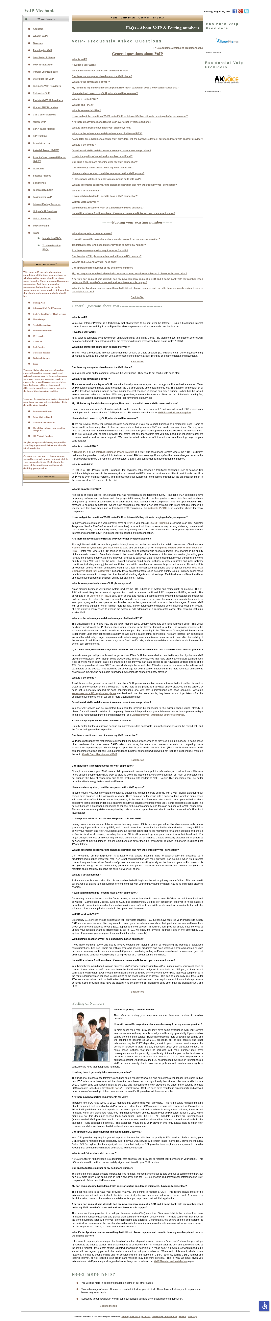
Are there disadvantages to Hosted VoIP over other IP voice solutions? (111, 122)
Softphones (39, 182)
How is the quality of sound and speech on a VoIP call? (102, 156)
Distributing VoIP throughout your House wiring (158, 714)
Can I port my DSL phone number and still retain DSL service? (106, 256)
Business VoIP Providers (47, 86)
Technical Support (43, 190)
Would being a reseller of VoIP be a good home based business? (107, 207)
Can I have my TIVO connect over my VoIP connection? (103, 167)
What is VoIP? (79, 59)
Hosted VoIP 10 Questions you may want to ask (99, 547)
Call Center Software (44, 114)
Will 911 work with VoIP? (85, 202)
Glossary (38, 43)
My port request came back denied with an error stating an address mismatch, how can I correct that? (129, 273)
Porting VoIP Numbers (45, 71)
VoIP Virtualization (43, 64)
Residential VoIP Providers (48, 100)
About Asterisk (41, 143)
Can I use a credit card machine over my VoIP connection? (104, 162)
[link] (227, 41)
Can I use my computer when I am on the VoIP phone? (102, 76)
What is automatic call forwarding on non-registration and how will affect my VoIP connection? (124, 184)
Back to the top (108, 1306)
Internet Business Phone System (115, 452)
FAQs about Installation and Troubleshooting (178, 48)
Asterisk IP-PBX (157, 508)
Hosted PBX (81, 452)
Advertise (157, 1316)
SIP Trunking (162, 523)
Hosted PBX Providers (45, 107)
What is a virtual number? (86, 190)
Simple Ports (113, 1088)
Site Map (158, 17)
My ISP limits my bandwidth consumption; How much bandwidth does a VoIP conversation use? (125, 87)
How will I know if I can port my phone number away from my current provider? (116, 239)
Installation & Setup (44, 57)
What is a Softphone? (84, 144)
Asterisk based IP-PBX (46, 150)
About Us (38, 29)
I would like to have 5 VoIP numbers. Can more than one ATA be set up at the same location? (123, 213)
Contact (144, 17)
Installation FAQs (52, 238)
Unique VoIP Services (45, 211)
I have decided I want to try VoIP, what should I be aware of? (105, 93)
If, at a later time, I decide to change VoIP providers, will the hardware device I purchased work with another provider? (137, 139)
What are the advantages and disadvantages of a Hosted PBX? (107, 133)
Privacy (182, 1316)
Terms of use (170, 1316)
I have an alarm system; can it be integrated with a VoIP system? (108, 173)
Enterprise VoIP (41, 93)
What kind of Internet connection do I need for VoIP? (101, 70)
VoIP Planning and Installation (170, 1261)
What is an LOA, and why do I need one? (94, 262)
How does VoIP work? (84, 64)
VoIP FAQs (128, 17)
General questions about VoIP (137, 53)
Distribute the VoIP (43, 79)
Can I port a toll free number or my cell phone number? (102, 267)
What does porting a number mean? (92, 233)
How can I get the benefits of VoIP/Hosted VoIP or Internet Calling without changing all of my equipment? (130, 116)
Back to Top (137, 297)
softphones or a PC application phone (94, 693)
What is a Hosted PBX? (85, 99)
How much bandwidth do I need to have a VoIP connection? (104, 196)
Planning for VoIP (42, 50)
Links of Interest (42, 218)
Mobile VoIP (39, 121)
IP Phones (38, 168)
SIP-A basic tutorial (44, 129)
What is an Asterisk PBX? (86, 110)
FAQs (36, 232)
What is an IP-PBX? (82, 105)
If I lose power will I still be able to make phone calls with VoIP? (106, 179)
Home (114, 17)
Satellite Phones (42, 175)
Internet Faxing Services (47, 204)
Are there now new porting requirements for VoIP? (100, 250)
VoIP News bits (41, 225)
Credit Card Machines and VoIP (99, 754)
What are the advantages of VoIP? (91, 82)
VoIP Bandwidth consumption (174, 412)
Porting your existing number (137, 222)
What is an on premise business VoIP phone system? (101, 127)
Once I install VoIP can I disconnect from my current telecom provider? (111, 150)
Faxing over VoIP (42, 197)
